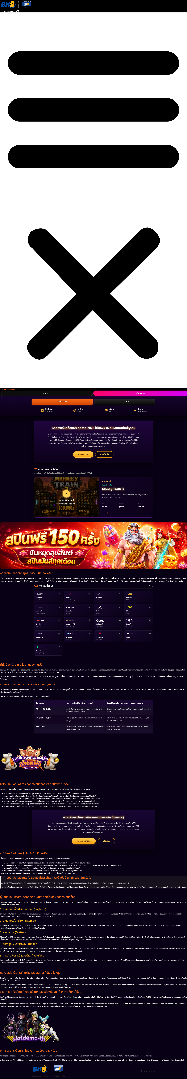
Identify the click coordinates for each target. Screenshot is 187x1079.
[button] (93, 200)
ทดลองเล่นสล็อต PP (11, 11)
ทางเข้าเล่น (104, 454)
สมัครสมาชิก (62, 401)
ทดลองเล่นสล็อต (84, 841)
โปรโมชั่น (106, 841)
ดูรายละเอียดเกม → (108, 513)
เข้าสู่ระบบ (46, 393)
